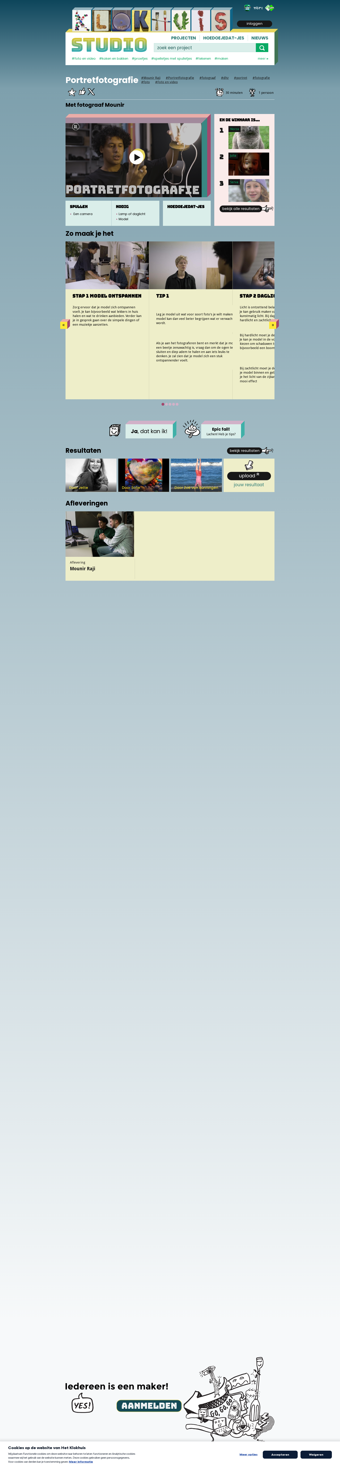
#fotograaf (207, 78)
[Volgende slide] (272, 325)
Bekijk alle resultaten (240, 208)
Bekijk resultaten (244, 450)
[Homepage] (109, 45)
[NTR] (258, 7)
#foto (145, 82)
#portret (240, 78)
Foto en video (85, 58)
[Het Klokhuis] (247, 8)
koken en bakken (115, 58)
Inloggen (254, 23)
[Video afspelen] (136, 157)
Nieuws (259, 38)
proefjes (141, 58)
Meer (262, 58)
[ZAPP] (269, 8)
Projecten (183, 38)
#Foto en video (166, 82)
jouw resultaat (249, 480)
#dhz (225, 78)
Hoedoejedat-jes (223, 38)
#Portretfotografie (180, 78)
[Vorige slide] (63, 325)
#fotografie (261, 78)
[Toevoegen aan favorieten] (72, 93)
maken (222, 58)
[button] (262, 47)
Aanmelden (149, 1405)
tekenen (204, 58)
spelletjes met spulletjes (173, 58)
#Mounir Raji (150, 78)
